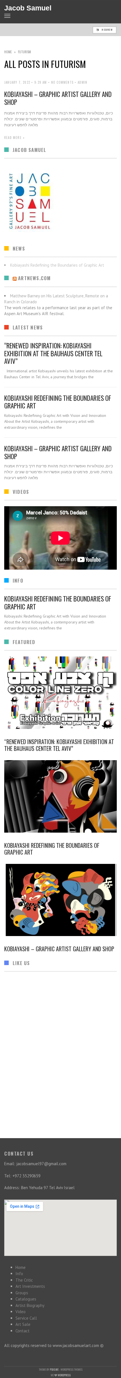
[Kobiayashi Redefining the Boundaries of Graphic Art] (60, 796)
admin (82, 82)
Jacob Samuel (27, 8)
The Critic (24, 1280)
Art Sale (22, 1324)
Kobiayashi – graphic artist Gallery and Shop (58, 98)
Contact (22, 1330)
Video (20, 1311)
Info (19, 1273)
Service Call (26, 1318)
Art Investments (30, 1286)
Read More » (14, 137)
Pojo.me (54, 1369)
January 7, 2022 (17, 82)
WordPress (64, 1375)
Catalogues (25, 1299)
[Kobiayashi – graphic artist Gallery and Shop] (60, 900)
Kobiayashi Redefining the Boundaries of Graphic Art (57, 402)
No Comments (62, 82)
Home (8, 52)
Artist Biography (29, 1305)
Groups (21, 1292)
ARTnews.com (34, 278)
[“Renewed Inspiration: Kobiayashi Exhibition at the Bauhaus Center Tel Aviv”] (60, 692)
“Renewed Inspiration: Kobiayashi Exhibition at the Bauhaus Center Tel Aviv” (53, 353)
